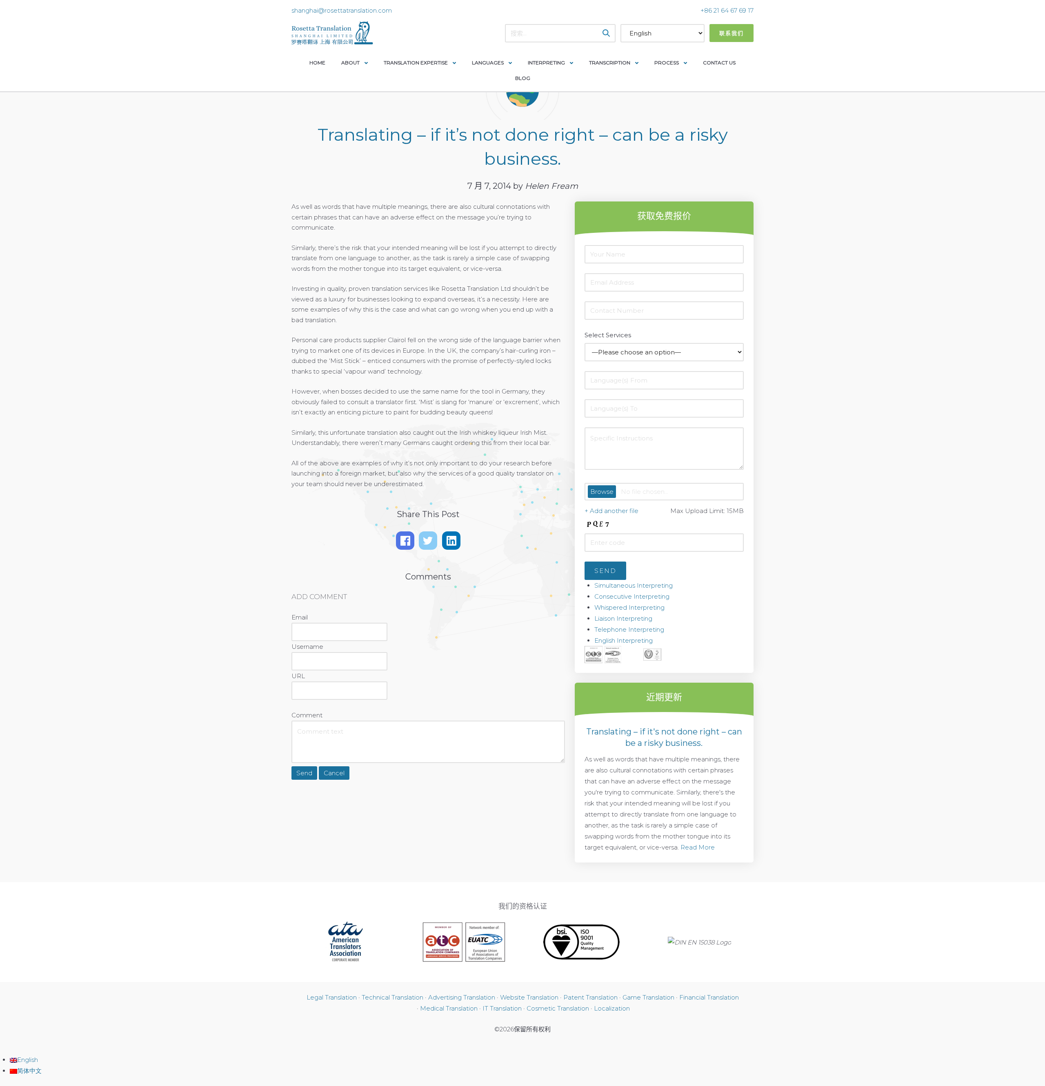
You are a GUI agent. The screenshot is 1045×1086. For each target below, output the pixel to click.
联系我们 (731, 33)
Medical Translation (449, 1008)
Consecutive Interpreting (631, 596)
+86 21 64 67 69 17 (727, 10)
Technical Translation (392, 997)
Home (317, 63)
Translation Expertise (416, 63)
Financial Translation (709, 997)
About (350, 63)
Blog (522, 78)
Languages (488, 63)
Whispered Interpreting (629, 607)
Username (307, 646)
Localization (612, 1008)
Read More (697, 847)
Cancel (334, 773)
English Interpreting (623, 640)
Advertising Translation (461, 997)
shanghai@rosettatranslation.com (341, 10)
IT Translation (502, 1008)
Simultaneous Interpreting (633, 585)
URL (298, 676)
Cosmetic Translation (558, 1008)
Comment (306, 715)
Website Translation (529, 997)
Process (666, 63)
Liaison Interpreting (623, 618)
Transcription (609, 63)
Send (304, 773)
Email (299, 617)
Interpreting (546, 63)
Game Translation (648, 997)
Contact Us (719, 63)
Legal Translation (332, 997)
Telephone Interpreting (629, 629)
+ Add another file (611, 511)
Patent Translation (590, 997)
